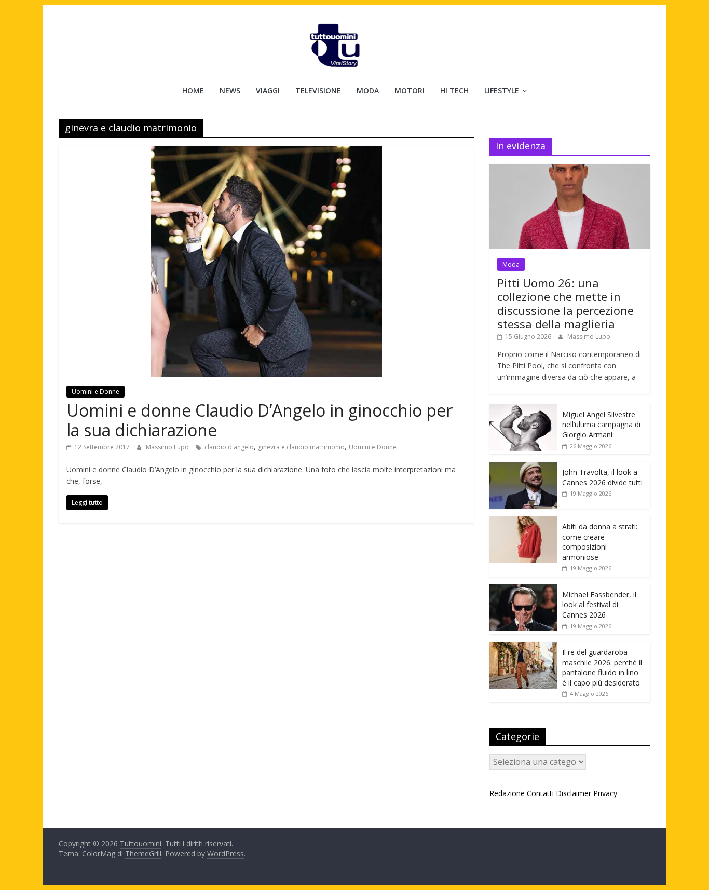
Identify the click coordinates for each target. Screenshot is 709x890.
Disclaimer (573, 793)
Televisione (318, 90)
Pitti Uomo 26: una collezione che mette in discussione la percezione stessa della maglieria (565, 303)
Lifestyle (501, 90)
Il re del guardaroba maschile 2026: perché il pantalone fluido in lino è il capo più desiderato (602, 667)
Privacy (605, 793)
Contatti (540, 793)
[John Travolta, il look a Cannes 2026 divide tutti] (523, 467)
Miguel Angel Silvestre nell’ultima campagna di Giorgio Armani (601, 424)
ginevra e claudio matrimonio (301, 447)
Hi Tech (454, 90)
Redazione (507, 793)
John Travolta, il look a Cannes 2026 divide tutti (602, 477)
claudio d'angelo (229, 447)
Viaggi (268, 90)
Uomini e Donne (95, 391)
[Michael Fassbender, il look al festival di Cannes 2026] (523, 590)
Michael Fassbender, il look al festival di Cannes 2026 (599, 605)
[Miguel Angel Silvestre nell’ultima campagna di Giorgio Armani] (523, 410)
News (230, 90)
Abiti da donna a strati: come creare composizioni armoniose (599, 542)
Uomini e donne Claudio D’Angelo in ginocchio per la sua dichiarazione (259, 420)
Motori (409, 90)
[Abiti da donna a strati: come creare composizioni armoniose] (523, 522)
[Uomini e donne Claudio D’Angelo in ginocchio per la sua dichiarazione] (266, 152)
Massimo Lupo (168, 447)
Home (193, 90)
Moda (368, 90)
